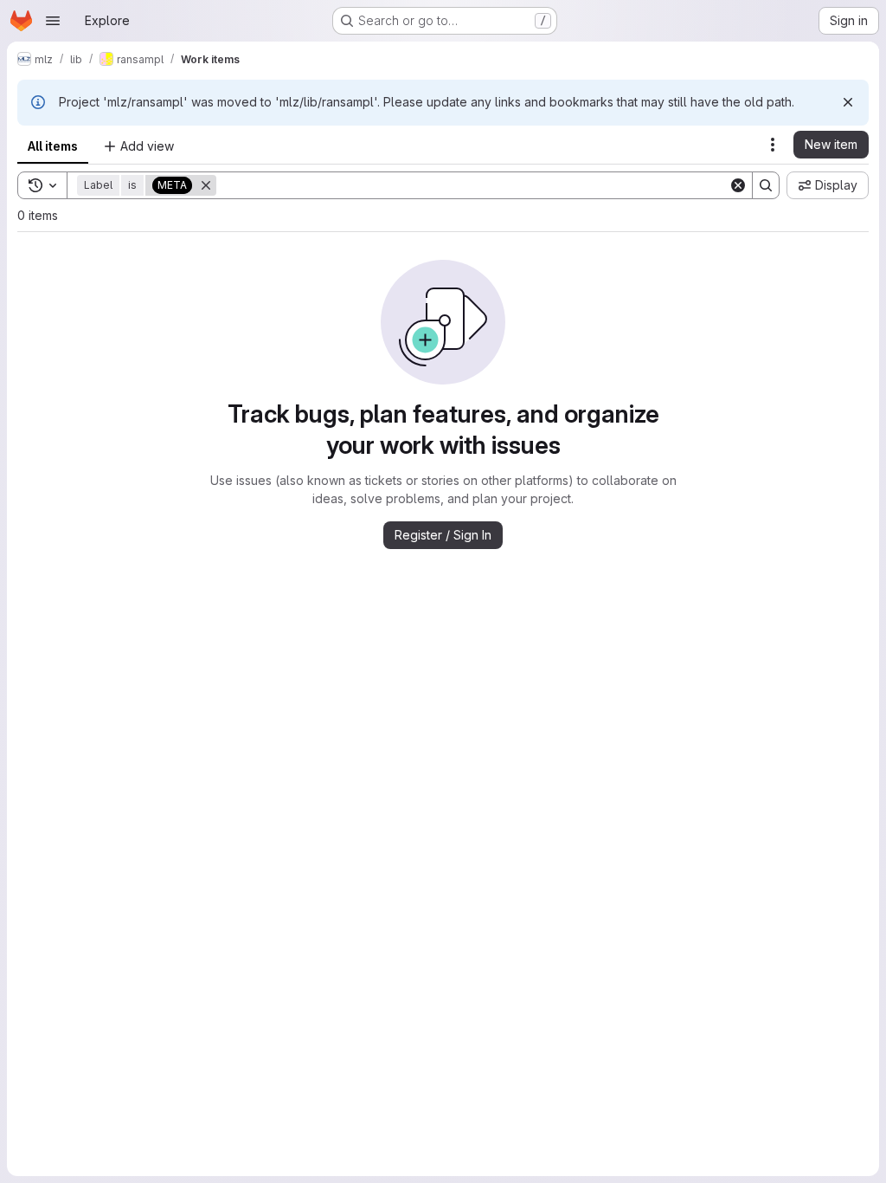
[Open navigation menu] (53, 21)
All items (53, 146)
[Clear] (738, 185)
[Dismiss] (848, 102)
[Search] (766, 185)
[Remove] (206, 185)
